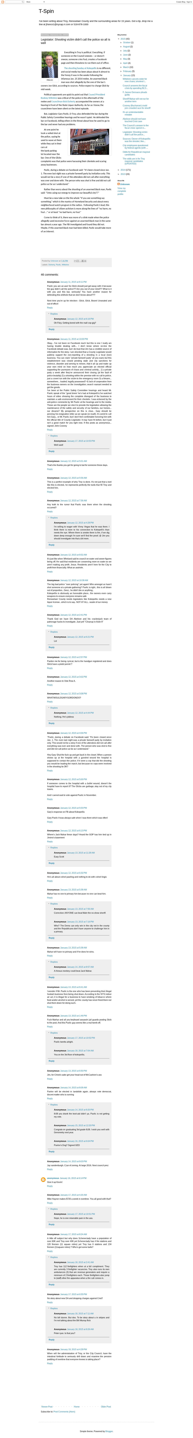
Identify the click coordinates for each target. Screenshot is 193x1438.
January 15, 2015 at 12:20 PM (81, 1125)
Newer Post (46, 1407)
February (127, 71)
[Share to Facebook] (82, 261)
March (126, 67)
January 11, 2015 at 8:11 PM (73, 282)
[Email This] (75, 261)
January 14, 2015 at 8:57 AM (80, 967)
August (126, 46)
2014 (123, 170)
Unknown (125, 184)
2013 (123, 174)
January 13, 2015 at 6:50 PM (73, 1071)
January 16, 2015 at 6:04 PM (80, 1141)
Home (77, 1407)
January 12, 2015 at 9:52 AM (73, 555)
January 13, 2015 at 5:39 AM (73, 890)
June (125, 55)
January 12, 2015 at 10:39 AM (74, 580)
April (125, 63)
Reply (50, 308)
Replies (54, 314)
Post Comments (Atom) (64, 1412)
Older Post (106, 1407)
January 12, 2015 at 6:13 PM (73, 830)
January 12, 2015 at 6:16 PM (80, 319)
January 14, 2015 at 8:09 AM (73, 1087)
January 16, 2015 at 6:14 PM (73, 1178)
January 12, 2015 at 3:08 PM (73, 693)
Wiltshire (65, 265)
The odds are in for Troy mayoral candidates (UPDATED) (134, 161)
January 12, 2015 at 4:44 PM (80, 713)
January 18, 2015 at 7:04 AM (80, 1051)
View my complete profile (122, 191)
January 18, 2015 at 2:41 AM (80, 1262)
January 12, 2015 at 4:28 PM (80, 523)
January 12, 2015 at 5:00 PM (73, 779)
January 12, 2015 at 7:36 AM (73, 500)
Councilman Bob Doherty (63, 102)
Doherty (51, 265)
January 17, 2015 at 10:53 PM (81, 441)
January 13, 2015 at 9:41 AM (73, 987)
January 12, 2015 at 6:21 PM (80, 637)
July (125, 51)
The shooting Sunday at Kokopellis (80, 68)
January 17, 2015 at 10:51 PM (81, 1214)
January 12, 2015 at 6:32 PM (73, 873)
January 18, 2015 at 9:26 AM (80, 1329)
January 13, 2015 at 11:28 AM (81, 853)
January (127, 75)
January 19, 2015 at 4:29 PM (73, 1349)
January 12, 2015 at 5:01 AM (73, 461)
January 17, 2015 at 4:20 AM (73, 1195)
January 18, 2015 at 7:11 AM (80, 1313)
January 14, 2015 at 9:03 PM (73, 1161)
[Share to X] (80, 261)
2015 (123, 39)
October (127, 42)
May (125, 59)
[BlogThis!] (77, 261)
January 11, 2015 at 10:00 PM (74, 339)
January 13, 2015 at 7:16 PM (80, 922)
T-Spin (46, 11)
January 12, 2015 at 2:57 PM (73, 657)
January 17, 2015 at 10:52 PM (81, 1038)
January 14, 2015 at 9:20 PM (80, 1110)
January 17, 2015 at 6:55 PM (73, 1294)
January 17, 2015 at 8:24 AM (73, 1234)
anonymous (53, 1178)
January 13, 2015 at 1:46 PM (73, 1016)
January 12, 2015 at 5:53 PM (73, 808)
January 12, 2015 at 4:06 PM (73, 733)
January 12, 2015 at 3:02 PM (73, 677)
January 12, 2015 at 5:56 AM (73, 478)
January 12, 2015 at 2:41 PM (73, 615)
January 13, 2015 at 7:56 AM (80, 909)
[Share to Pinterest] (85, 261)
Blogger (109, 1431)
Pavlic (58, 265)
